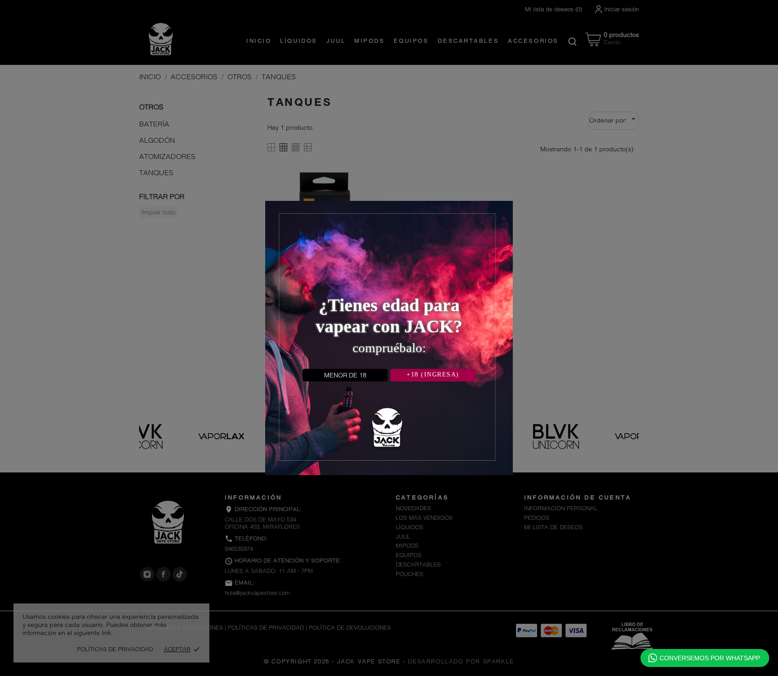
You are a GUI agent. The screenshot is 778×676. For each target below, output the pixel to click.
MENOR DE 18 (345, 375)
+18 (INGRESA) (433, 374)
